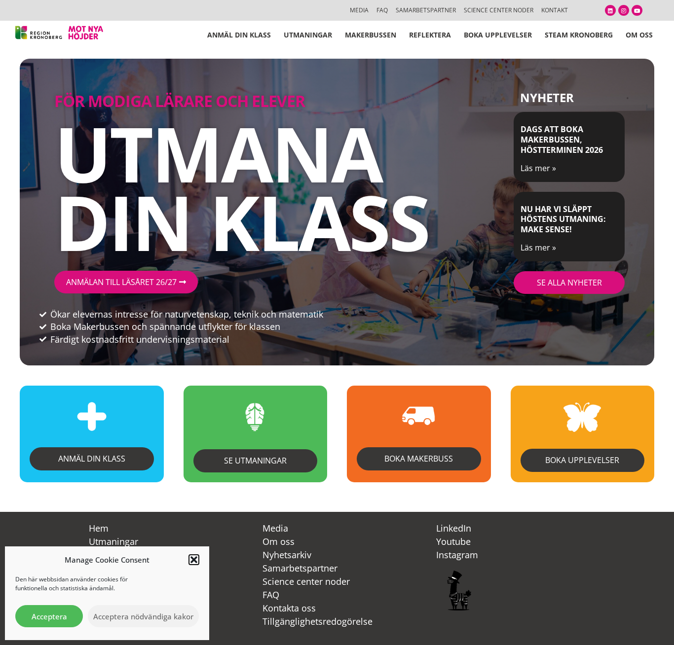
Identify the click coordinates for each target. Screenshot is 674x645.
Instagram (457, 555)
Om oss (639, 34)
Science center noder (306, 581)
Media (275, 528)
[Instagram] (623, 10)
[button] (194, 560)
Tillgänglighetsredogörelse (317, 621)
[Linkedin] (610, 10)
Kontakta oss (289, 608)
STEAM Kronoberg (579, 34)
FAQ (270, 595)
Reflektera (430, 34)
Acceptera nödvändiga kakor (143, 616)
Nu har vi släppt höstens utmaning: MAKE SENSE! (563, 219)
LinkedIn (453, 528)
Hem (99, 528)
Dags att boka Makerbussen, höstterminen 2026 (562, 139)
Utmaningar (308, 34)
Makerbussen (370, 34)
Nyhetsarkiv (286, 555)
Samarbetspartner (299, 568)
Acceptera (49, 616)
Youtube (453, 541)
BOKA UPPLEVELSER (498, 34)
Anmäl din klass (239, 34)
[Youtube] (637, 10)
